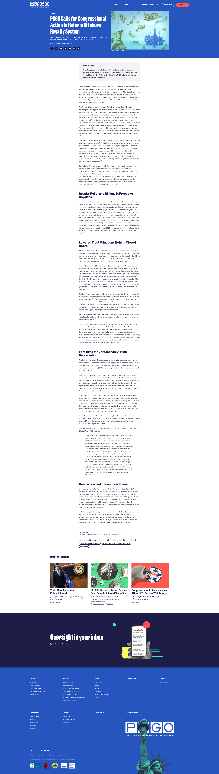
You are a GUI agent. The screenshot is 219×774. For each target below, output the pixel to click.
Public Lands (84, 546)
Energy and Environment (99, 540)
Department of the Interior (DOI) (89, 543)
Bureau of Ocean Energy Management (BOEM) (116, 543)
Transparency (84, 540)
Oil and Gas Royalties (116, 540)
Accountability (130, 540)
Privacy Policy (58, 759)
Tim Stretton (83, 532)
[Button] (158, 5)
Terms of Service (67, 759)
